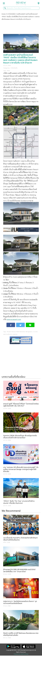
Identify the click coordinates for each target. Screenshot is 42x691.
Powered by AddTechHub (21, 654)
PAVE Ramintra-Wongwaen (24, 332)
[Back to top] (35, 684)
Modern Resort (11, 332)
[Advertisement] (21, 27)
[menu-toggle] (4, 3)
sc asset (35, 332)
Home (4, 14)
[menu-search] (38, 3)
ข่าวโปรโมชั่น (11, 14)
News (8, 71)
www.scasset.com (14, 319)
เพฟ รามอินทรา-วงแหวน (10, 334)
